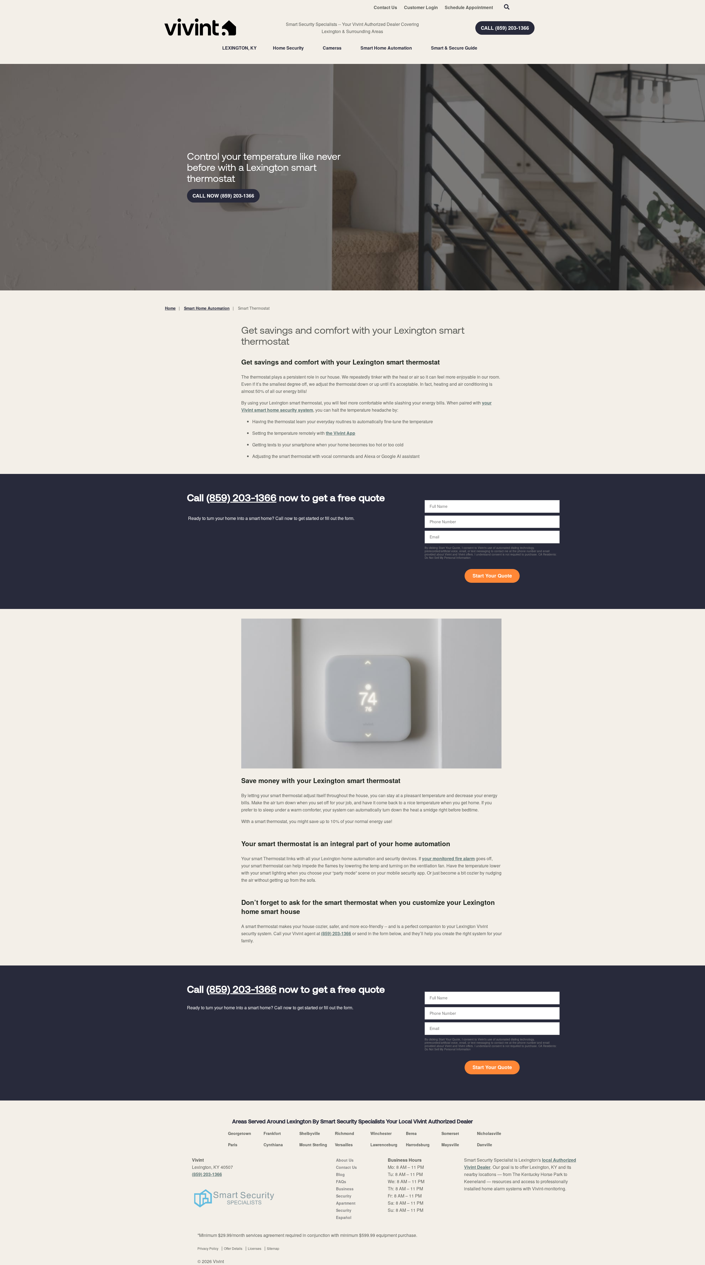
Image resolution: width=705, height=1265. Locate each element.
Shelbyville (309, 1133)
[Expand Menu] (306, 48)
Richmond (344, 1133)
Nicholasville (489, 1133)
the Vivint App (340, 433)
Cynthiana (273, 1144)
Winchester (381, 1133)
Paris (232, 1144)
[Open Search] (506, 7)
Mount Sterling (313, 1144)
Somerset (450, 1133)
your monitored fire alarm (448, 858)
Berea (411, 1133)
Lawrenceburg (383, 1144)
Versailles (344, 1144)
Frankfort (272, 1133)
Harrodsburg (418, 1144)
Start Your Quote (492, 575)
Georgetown (239, 1133)
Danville (484, 1144)
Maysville (450, 1144)
